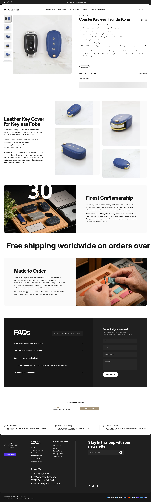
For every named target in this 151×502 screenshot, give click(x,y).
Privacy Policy (58, 454)
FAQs (65, 333)
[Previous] (56, 2)
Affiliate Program (36, 455)
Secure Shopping (36, 461)
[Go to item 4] (7, 45)
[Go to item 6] (7, 63)
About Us (34, 447)
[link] (43, 480)
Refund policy (7, 498)
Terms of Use (57, 456)
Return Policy (57, 451)
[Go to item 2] (7, 27)
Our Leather (35, 453)
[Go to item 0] (7, 18)
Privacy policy (13, 498)
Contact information (29, 498)
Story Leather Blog (37, 450)
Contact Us (57, 445)
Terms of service (20, 498)
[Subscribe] (120, 452)
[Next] (95, 2)
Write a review (89, 408)
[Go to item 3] (7, 36)
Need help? (144, 73)
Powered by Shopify (21, 496)
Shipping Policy (36, 458)
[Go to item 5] (7, 54)
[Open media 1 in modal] (42, 44)
